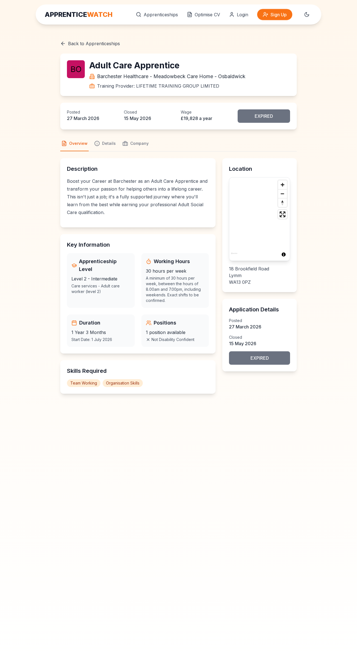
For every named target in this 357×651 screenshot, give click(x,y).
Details (109, 143)
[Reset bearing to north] (282, 202)
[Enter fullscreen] (282, 214)
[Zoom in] (282, 184)
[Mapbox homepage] (234, 256)
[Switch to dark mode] (306, 14)
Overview (78, 143)
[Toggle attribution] (283, 254)
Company (139, 143)
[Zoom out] (282, 193)
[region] (259, 219)
